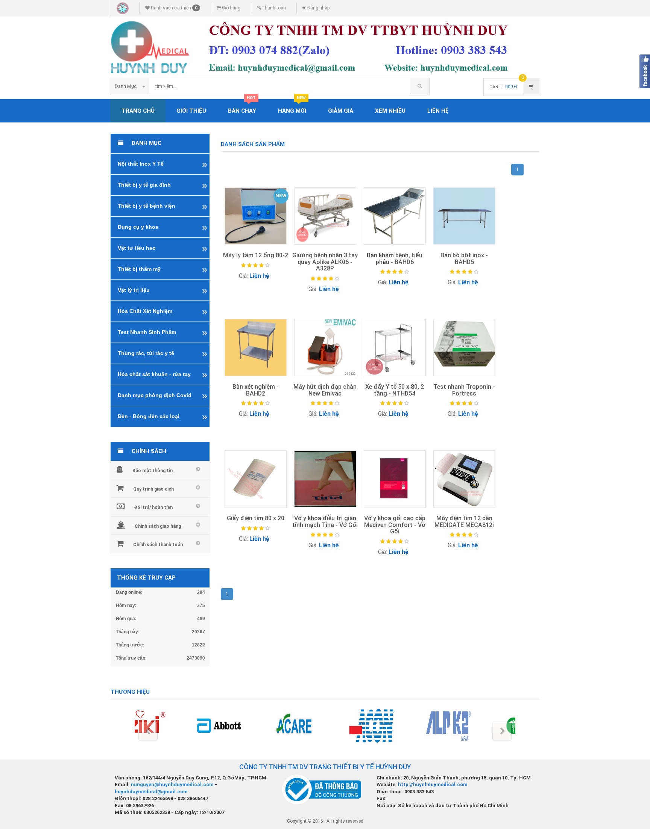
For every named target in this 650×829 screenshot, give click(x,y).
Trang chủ (138, 110)
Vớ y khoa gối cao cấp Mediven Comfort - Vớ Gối (394, 525)
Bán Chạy (242, 106)
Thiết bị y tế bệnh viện (146, 206)
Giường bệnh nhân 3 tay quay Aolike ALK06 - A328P (325, 262)
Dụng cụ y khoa (138, 227)
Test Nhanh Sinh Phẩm (147, 332)
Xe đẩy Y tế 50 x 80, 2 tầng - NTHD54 (394, 390)
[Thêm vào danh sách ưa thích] (278, 290)
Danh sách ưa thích (173, 8)
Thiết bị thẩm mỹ (139, 269)
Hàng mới (292, 106)
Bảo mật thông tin (152, 470)
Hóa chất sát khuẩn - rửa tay (154, 374)
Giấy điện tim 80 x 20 (255, 518)
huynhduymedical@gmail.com (151, 791)
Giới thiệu (191, 110)
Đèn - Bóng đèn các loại (148, 416)
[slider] (255, 266)
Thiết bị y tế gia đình (144, 185)
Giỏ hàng (230, 8)
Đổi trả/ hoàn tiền (153, 507)
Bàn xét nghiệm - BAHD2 (255, 390)
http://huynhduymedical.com (433, 784)
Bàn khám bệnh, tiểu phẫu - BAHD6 (394, 259)
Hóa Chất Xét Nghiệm (145, 311)
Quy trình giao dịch (153, 489)
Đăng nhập (318, 8)
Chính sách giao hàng (158, 526)
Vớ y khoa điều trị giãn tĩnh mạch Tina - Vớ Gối (325, 522)
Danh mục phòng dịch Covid (154, 395)
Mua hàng (256, 290)
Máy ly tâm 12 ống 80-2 (255, 255)
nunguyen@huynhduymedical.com (173, 784)
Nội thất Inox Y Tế (141, 164)
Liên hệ (438, 110)
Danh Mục (126, 86)
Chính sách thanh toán (158, 544)
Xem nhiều (390, 110)
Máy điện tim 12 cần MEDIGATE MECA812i (464, 522)
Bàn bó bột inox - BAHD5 (464, 259)
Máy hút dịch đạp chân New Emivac (325, 390)
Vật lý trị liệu (134, 290)
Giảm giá (340, 110)
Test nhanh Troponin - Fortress (464, 390)
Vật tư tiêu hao (137, 248)
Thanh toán (273, 8)
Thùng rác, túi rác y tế (146, 353)
